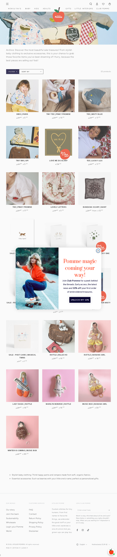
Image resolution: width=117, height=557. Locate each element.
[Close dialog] (98, 250)
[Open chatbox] (111, 551)
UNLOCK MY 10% (80, 300)
